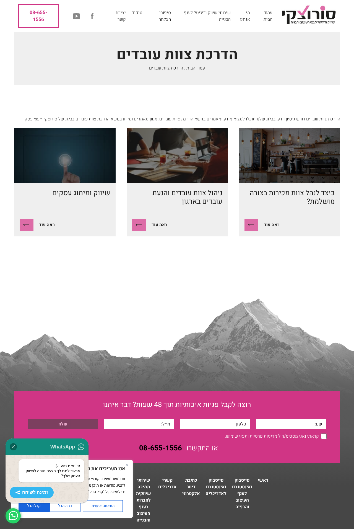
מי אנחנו (245, 16)
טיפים (136, 12)
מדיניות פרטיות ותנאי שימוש (251, 436)
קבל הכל (34, 506)
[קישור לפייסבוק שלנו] (92, 16)
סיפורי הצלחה (164, 16)
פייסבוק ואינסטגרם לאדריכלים (216, 487)
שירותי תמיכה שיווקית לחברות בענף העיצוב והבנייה (143, 500)
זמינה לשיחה (35, 492)
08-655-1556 (38, 16)
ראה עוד (272, 224)
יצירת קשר (121, 16)
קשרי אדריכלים (167, 483)
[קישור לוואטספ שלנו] (13, 515)
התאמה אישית (103, 506)
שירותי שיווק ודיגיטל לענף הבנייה (207, 16)
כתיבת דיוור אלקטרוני (191, 487)
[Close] (126, 464)
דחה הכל (65, 506)
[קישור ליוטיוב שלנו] (77, 16)
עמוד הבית (268, 16)
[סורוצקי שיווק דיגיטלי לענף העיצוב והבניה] (308, 16)
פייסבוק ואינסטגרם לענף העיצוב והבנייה (242, 493)
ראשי (263, 480)
